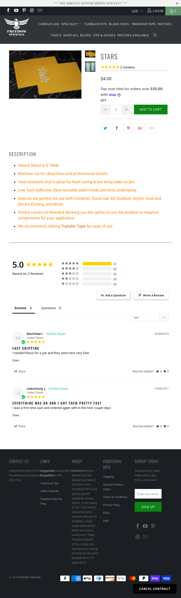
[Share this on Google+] (140, 128)
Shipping (108, 476)
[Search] (155, 35)
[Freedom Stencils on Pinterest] (23, 11)
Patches (165, 24)
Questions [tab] (48, 308)
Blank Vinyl (119, 24)
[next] (77, 77)
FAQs (106, 512)
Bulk (106, 520)
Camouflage (49, 24)
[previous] (13, 77)
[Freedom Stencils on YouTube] (15, 11)
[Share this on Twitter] (105, 128)
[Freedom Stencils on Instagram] (31, 11)
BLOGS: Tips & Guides (98, 35)
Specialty (70, 24)
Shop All (70, 35)
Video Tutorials (49, 491)
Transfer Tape (143, 24)
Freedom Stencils (30, 577)
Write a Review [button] (153, 295)
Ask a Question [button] (115, 295)
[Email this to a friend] (151, 128)
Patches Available (133, 35)
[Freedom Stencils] (16, 27)
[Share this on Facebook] (117, 128)
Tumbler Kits (95, 24)
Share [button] (21, 371)
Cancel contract (154, 589)
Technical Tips (49, 483)
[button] (158, 371)
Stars (15, 360)
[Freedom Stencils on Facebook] (8, 11)
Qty (103, 100)
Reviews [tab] (20, 308)
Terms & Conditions (115, 497)
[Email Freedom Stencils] (39, 11)
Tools (56, 35)
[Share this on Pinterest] (128, 128)
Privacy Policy (111, 505)
